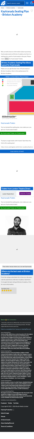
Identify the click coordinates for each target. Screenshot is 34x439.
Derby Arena (26, 335)
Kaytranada (20, 8)
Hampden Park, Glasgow (17, 359)
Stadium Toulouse (14, 371)
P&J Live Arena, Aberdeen (22, 345)
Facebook (4, 403)
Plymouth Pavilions (5, 347)
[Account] (31, 3)
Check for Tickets (25, 193)
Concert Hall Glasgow (17, 394)
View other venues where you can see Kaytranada (17, 266)
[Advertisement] (17, 34)
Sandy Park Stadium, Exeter (11, 365)
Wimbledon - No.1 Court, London (16, 378)
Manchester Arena (23, 340)
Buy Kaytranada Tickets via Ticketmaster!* (13, 133)
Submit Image (5, 413)
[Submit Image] (27, 3)
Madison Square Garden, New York (9, 340)
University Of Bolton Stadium (19, 375)
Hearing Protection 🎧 (7, 409)
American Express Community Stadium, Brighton (13, 352)
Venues (3, 416)
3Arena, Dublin (4, 334)
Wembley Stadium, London (14, 376)
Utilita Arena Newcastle (13, 348)
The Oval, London (8, 373)
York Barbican (25, 388)
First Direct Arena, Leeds (19, 337)
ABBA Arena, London (14, 334)
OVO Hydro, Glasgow (10, 345)
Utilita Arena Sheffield (24, 348)
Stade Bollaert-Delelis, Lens (19, 368)
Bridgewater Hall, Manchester (22, 392)
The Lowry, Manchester (11, 387)
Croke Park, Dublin (17, 356)
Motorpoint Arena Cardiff (7, 342)
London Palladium (22, 383)
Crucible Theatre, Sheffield (20, 382)
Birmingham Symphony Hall (8, 392)
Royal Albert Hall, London (16, 396)
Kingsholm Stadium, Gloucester (18, 360)
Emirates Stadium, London (22, 357)
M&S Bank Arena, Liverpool (24, 339)
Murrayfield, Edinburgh (11, 362)
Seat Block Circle (5, 288)
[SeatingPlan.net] (3, 3)
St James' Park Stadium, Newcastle (16, 367)
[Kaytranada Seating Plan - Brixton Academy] (32, 11)
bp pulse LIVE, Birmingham (26, 334)
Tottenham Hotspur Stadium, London (22, 373)
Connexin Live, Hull (17, 335)
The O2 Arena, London (16, 347)
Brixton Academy (11, 8)
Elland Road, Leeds (11, 357)
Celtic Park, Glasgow (22, 354)
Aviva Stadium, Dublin (11, 354)
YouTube (15, 403)
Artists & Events (5, 420)
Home (2, 8)
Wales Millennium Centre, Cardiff (13, 388)
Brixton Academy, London (7, 382)
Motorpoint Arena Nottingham (21, 342)
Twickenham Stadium (6, 375)
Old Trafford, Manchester (23, 362)
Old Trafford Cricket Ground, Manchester (16, 362)
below (7, 59)
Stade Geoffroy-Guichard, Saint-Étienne (17, 370)
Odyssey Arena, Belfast (13, 343)
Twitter (10, 403)
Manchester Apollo (14, 385)
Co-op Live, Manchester (7, 335)
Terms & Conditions (7, 426)
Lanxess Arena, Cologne (11, 339)
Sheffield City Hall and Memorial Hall (14, 397)
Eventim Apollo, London (12, 383)
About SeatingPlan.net (7, 423)
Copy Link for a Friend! (17, 151)
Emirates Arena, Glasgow (7, 337)
